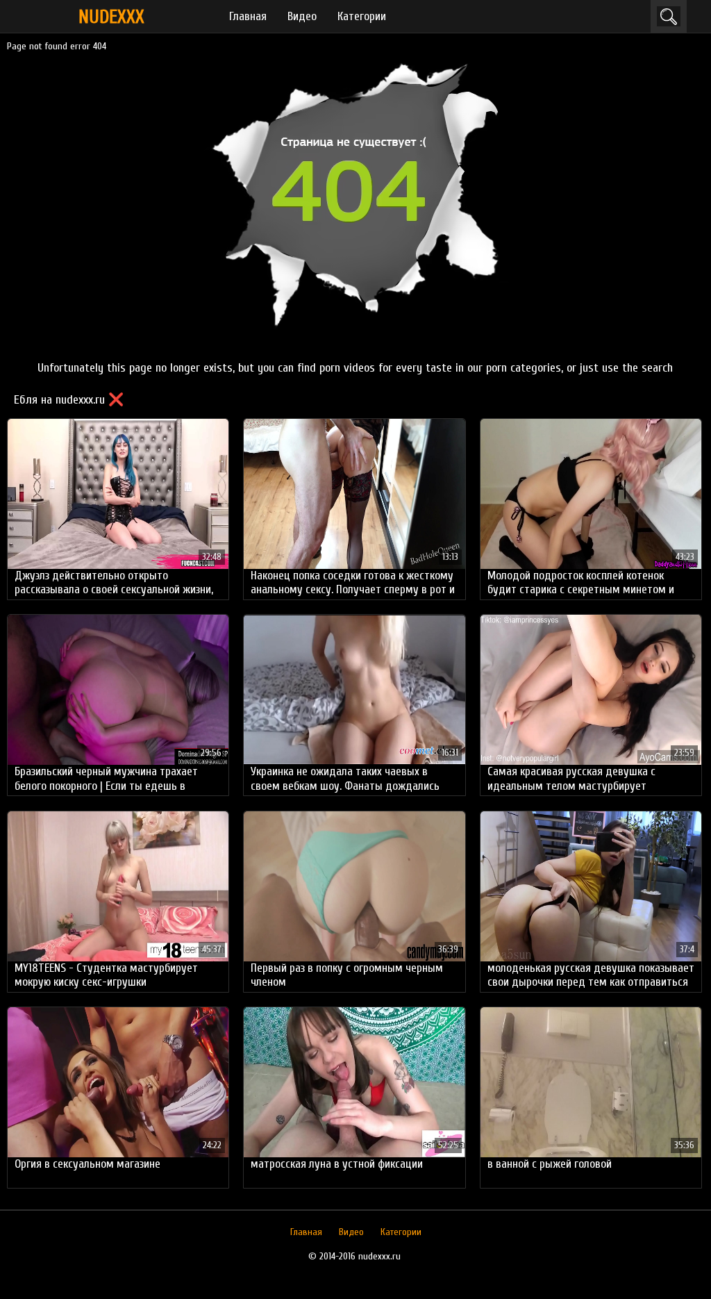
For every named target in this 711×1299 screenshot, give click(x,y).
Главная (248, 16)
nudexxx (111, 17)
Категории (361, 16)
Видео (302, 16)
